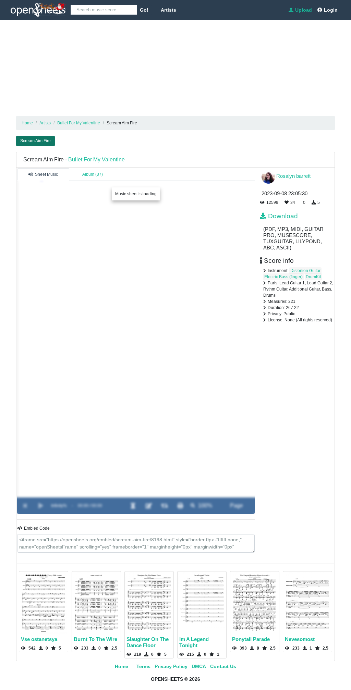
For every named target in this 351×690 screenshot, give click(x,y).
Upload (303, 10)
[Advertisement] (175, 68)
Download (283, 216)
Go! (144, 10)
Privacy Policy (171, 666)
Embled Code (37, 528)
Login (331, 10)
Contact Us (223, 666)
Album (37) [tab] (92, 174)
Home (121, 666)
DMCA (199, 666)
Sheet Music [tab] (46, 174)
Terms (143, 666)
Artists (168, 10)
